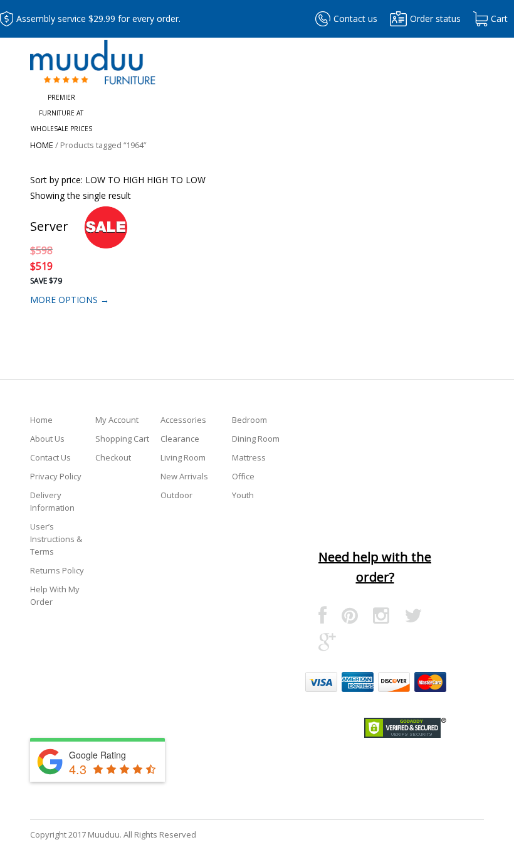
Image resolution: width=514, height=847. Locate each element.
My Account (117, 419)
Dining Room (256, 438)
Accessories (183, 419)
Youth (243, 495)
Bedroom (249, 419)
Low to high (114, 180)
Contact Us (50, 457)
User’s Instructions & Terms (56, 539)
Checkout (113, 457)
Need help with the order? (374, 566)
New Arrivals (184, 476)
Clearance (179, 438)
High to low (176, 180)
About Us (47, 438)
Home (41, 145)
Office (243, 476)
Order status (435, 18)
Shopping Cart (122, 438)
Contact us (355, 18)
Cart (499, 18)
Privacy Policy (55, 476)
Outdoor (176, 495)
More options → (69, 300)
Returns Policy (57, 570)
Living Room (183, 457)
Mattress (249, 457)
